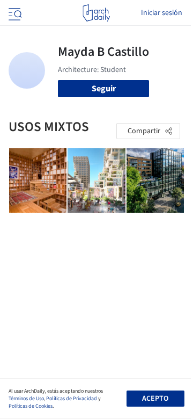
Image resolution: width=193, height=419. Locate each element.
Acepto (155, 398)
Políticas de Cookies (31, 406)
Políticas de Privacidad (71, 398)
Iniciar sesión (161, 13)
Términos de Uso (26, 398)
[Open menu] (13, 12)
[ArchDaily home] (96, 12)
